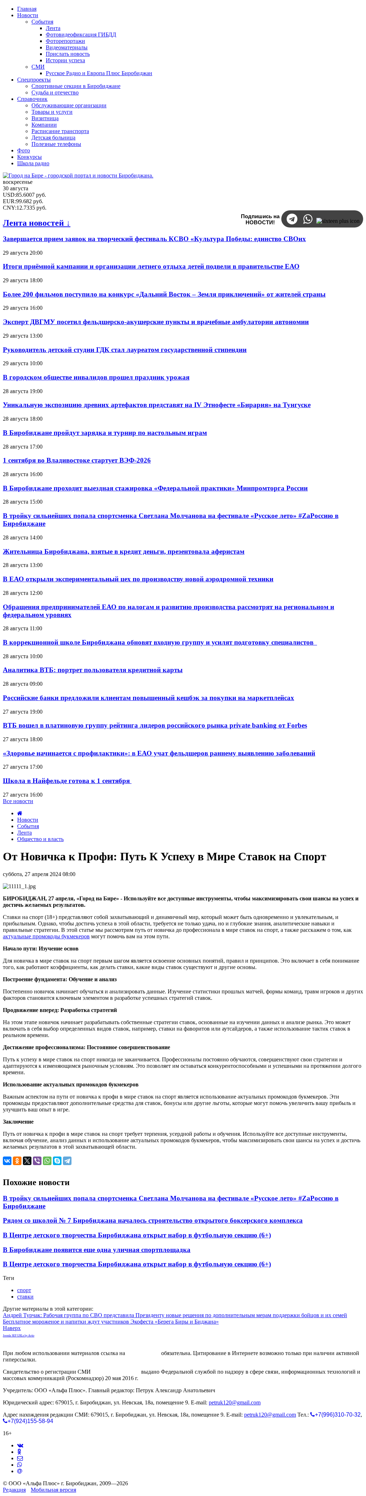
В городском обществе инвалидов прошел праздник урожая (96, 377)
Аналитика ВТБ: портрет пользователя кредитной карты (93, 670)
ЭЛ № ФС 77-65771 (116, 1372)
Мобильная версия (53, 1490)
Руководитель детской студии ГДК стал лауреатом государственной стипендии (125, 349)
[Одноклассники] (17, 1161)
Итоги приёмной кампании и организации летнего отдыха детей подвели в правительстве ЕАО (151, 266)
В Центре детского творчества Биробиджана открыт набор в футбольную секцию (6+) (137, 1235)
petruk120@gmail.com (235, 1402)
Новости (27, 820)
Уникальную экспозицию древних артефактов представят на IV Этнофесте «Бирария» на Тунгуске (157, 405)
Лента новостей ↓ (36, 223)
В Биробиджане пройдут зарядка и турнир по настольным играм (105, 432)
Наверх (12, 1328)
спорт (24, 1290)
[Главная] (20, 813)
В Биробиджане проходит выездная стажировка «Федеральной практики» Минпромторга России (155, 488)
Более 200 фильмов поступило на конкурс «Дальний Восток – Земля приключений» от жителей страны (164, 294)
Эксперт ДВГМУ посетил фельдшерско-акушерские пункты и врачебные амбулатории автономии (156, 322)
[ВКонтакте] (7, 1161)
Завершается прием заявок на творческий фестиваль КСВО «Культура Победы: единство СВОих (154, 239)
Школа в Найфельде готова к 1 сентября (67, 780)
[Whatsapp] (19, 1465)
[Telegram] (67, 1161)
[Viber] (37, 1161)
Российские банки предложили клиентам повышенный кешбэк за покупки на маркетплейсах (148, 697)
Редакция (14, 1490)
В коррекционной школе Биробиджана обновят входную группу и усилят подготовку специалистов (160, 642)
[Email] (19, 1471)
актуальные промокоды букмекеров (46, 936)
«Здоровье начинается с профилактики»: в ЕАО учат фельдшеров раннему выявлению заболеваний (159, 753)
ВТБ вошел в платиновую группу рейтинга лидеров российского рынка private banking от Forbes (155, 725)
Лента (24, 833)
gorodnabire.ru (143, 1353)
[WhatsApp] (47, 1161)
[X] (27, 1161)
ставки (25, 1297)
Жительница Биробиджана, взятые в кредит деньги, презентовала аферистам (123, 551)
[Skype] (57, 1161)
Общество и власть (40, 839)
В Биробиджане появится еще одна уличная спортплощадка (97, 1249)
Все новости (18, 801)
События (28, 826)
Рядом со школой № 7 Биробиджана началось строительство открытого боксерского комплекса (153, 1220)
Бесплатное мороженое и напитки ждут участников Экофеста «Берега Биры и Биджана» (111, 1322)
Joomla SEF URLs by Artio (18, 1335)
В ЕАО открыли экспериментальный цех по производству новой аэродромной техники (138, 579)
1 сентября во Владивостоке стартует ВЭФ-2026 (77, 460)
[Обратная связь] (20, 1458)
